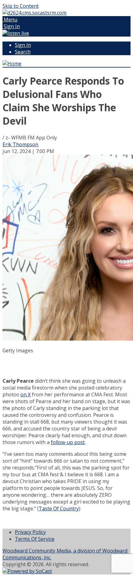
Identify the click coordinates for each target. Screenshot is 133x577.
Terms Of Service (34, 538)
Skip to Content (20, 5)
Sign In (23, 45)
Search (23, 51)
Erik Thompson (20, 144)
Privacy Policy (30, 532)
